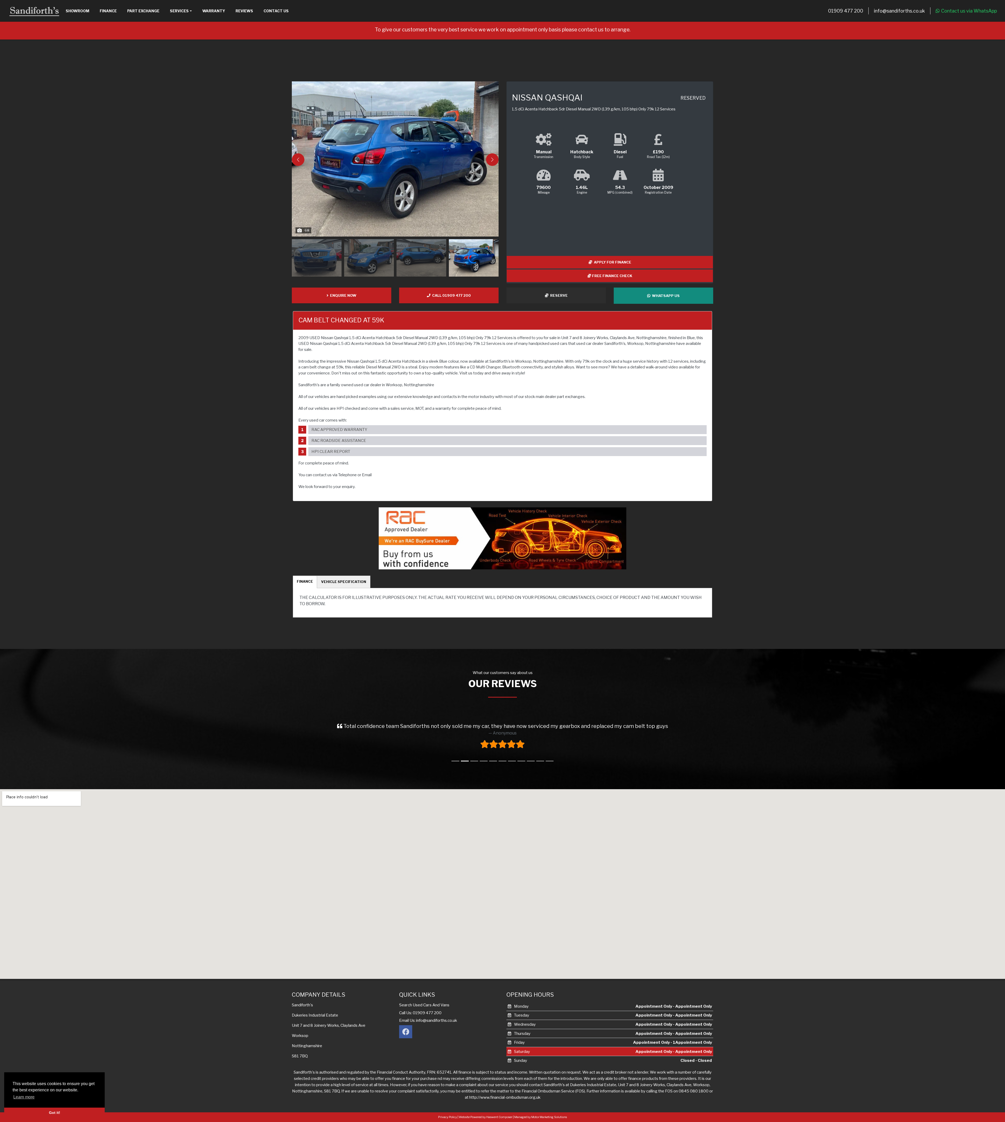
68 (307, 230)
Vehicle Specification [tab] (343, 582)
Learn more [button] (24, 1097)
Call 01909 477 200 (451, 295)
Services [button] (179, 11)
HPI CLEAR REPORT (330, 451)
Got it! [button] (54, 1112)
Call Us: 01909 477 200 (420, 1012)
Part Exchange (143, 11)
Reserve (558, 295)
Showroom (77, 11)
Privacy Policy (447, 1117)
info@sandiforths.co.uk (899, 11)
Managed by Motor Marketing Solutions (540, 1117)
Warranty (213, 11)
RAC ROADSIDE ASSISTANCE (338, 440)
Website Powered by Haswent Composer (485, 1117)
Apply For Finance (611, 262)
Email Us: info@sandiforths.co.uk (428, 1020)
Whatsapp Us (665, 296)
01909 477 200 (845, 11)
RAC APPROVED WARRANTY (339, 429)
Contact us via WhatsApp (969, 11)
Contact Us (276, 11)
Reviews (244, 11)
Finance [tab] (305, 581)
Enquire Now (342, 295)
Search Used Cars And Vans (424, 1004)
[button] (492, 159)
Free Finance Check (611, 276)
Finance (108, 11)
